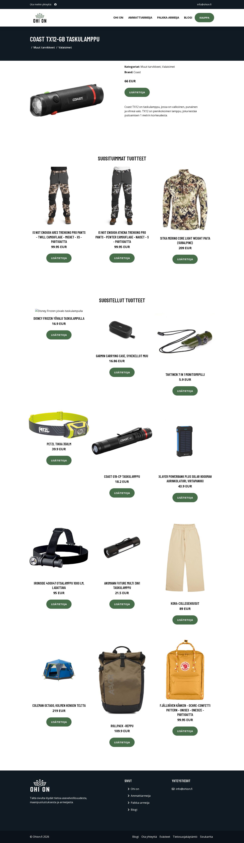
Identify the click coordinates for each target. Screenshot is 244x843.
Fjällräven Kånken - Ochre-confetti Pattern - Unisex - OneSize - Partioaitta (185, 710)
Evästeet (165, 837)
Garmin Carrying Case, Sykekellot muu (122, 356)
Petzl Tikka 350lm (59, 444)
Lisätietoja (137, 92)
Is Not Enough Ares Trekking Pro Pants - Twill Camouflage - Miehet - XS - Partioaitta (59, 237)
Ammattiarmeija (140, 17)
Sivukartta (206, 837)
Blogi (188, 17)
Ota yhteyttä (149, 837)
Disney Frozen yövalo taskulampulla (59, 318)
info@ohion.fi (204, 4)
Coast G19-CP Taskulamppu (122, 476)
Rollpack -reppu (122, 726)
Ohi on (118, 17)
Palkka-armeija (168, 17)
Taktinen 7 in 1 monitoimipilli (185, 374)
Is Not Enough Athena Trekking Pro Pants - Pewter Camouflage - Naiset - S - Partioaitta (122, 237)
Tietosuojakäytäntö (185, 837)
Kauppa (204, 17)
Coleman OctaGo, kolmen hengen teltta (59, 705)
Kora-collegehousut (185, 603)
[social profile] (55, 4)
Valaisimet (65, 47)
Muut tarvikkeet (44, 47)
